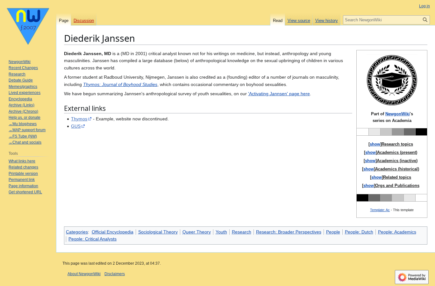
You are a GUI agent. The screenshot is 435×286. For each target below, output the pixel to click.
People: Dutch (359, 231)
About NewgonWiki (84, 274)
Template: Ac (380, 210)
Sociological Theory (158, 231)
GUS (76, 126)
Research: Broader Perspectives (288, 231)
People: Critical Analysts (92, 238)
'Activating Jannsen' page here (279, 93)
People (333, 231)
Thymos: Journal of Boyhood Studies (120, 84)
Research (241, 231)
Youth (221, 231)
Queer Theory (196, 231)
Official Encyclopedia (112, 231)
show (375, 144)
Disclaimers (114, 274)
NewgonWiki (397, 113)
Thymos (79, 118)
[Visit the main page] (28, 25)
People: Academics (397, 231)
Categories (77, 231)
